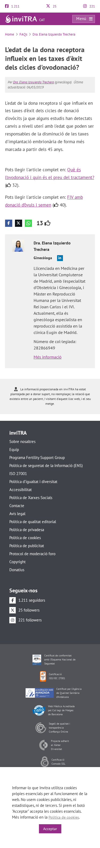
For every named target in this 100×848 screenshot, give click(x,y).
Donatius (16, 570)
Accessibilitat (20, 490)
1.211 (14, 6)
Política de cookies (25, 538)
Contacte (16, 506)
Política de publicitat (26, 546)
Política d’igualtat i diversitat (33, 482)
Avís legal (17, 514)
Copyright (17, 562)
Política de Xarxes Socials (30, 498)
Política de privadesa (26, 530)
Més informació (48, 357)
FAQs (23, 34)
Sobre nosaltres (22, 441)
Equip (14, 450)
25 (54, 6)
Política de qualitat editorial (32, 522)
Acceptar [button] (50, 828)
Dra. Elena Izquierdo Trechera (54, 34)
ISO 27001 (18, 474)
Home (9, 34)
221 (92, 6)
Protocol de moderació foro (32, 554)
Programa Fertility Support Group (37, 458)
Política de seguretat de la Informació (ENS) (46, 466)
